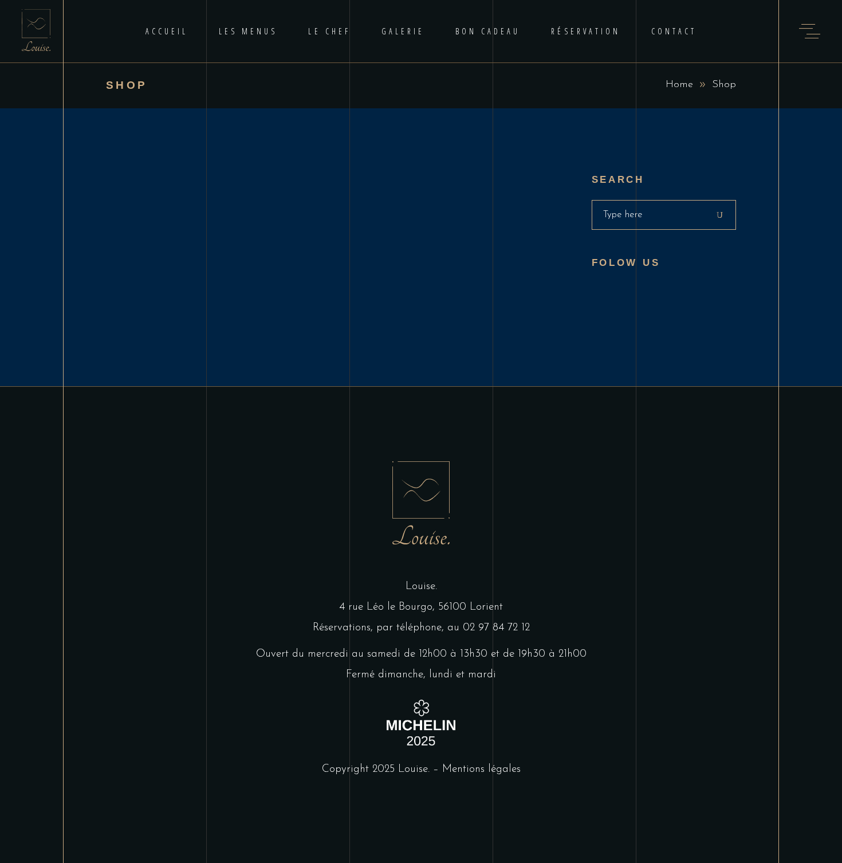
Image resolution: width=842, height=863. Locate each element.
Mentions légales (481, 769)
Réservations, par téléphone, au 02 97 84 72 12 (421, 627)
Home (679, 85)
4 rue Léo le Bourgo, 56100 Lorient (421, 607)
